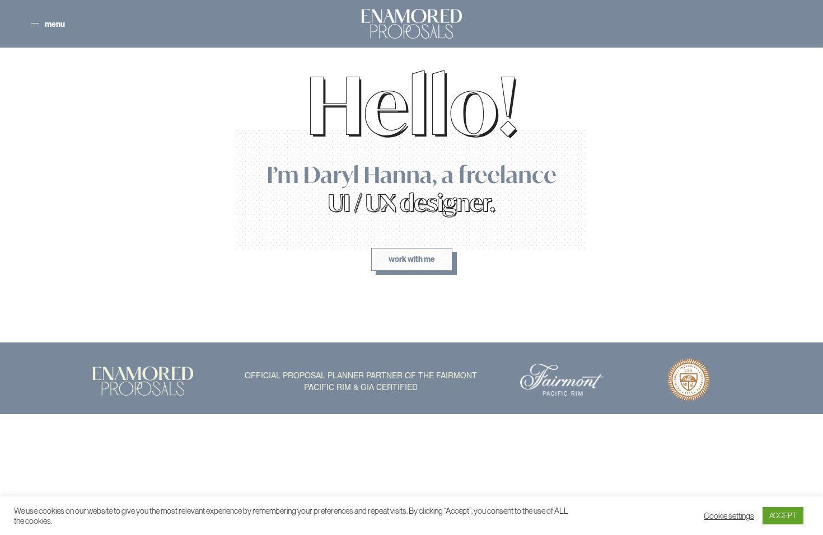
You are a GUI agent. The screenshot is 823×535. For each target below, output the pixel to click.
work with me (412, 259)
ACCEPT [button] (783, 515)
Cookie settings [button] (729, 515)
